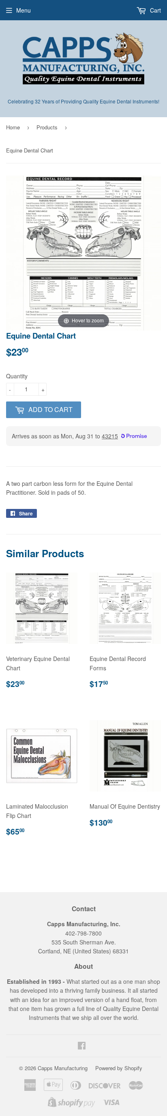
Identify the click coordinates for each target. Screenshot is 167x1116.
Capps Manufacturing (63, 1068)
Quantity (17, 376)
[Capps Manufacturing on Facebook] (81, 1046)
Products (47, 127)
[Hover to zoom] (83, 252)
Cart (154, 10)
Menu (23, 10)
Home (13, 127)
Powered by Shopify (118, 1068)
